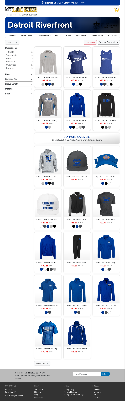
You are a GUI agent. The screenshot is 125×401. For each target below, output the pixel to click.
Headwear (81, 35)
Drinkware (45, 35)
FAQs (36, 394)
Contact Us (38, 397)
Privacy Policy (68, 389)
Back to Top (42, 363)
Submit (105, 374)
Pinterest (96, 397)
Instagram (97, 392)
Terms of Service (70, 392)
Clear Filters (90, 42)
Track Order (39, 389)
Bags (68, 35)
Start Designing (48, 70)
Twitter (95, 394)
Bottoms (112, 35)
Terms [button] (82, 3)
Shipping (37, 392)
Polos (58, 35)
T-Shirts (12, 35)
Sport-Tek (12, 42)
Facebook (96, 389)
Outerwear (97, 35)
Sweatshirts (28, 35)
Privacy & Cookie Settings (73, 394)
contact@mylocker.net (14, 395)
